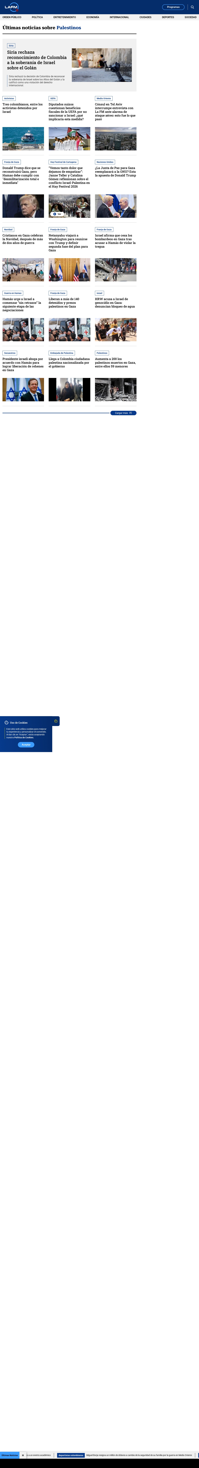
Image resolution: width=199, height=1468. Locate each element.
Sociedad (191, 17)
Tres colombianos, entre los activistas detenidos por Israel (22, 108)
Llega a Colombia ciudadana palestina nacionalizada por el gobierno (69, 362)
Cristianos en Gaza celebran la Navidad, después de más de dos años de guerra (22, 239)
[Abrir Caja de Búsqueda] (192, 7)
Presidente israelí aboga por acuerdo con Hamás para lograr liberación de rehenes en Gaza (23, 364)
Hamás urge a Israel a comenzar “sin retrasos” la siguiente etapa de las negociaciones (21, 304)
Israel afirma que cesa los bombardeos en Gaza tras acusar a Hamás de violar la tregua (115, 240)
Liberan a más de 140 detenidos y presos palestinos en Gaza (64, 302)
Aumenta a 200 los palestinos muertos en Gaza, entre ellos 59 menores (115, 362)
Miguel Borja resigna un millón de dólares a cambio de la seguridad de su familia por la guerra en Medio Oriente (97, 1455)
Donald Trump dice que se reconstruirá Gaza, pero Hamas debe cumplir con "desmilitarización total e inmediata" (21, 175)
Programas (173, 7)
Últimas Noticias (10, 1455)
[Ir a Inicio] (12, 7)
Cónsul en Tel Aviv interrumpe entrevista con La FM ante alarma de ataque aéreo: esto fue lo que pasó (115, 111)
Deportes (168, 17)
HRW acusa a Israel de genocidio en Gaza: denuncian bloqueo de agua (115, 302)
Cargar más (121, 413)
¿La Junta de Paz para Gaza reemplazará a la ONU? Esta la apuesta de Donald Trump (115, 171)
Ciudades (145, 17)
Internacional (119, 17)
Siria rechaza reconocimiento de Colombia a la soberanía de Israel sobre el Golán (37, 60)
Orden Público (11, 17)
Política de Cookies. (24, 737)
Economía (92, 17)
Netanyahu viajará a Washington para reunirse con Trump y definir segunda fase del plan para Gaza (68, 242)
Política (37, 17)
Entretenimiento (64, 17)
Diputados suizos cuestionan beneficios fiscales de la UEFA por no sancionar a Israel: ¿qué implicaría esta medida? (68, 111)
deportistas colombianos (29, 1455)
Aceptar (26, 744)
